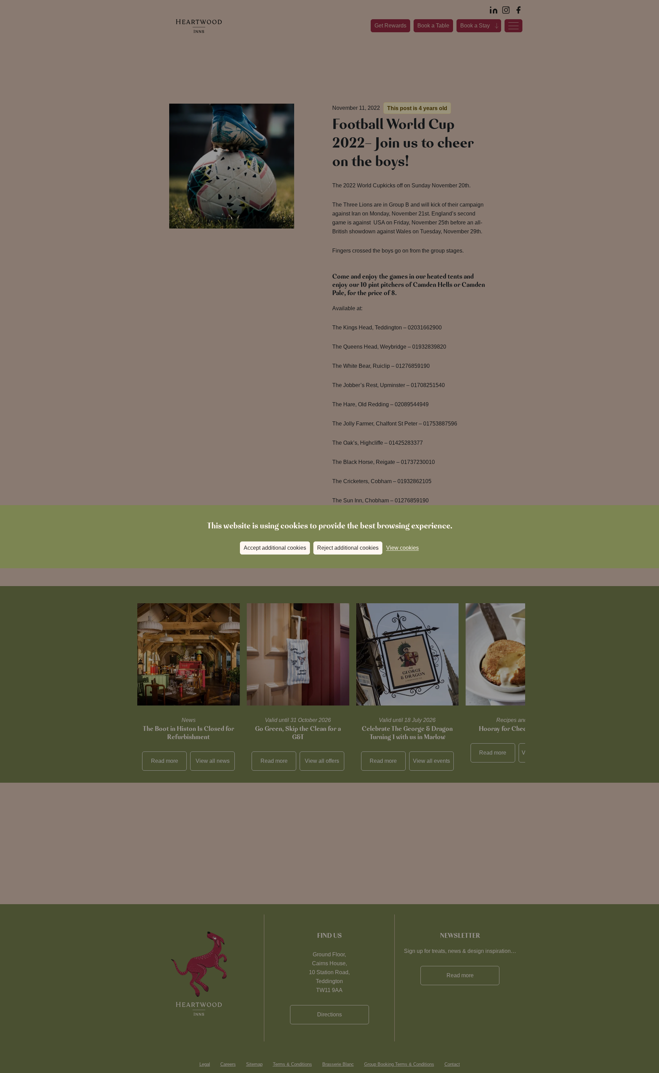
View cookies (402, 548)
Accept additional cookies (275, 548)
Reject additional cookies (348, 548)
